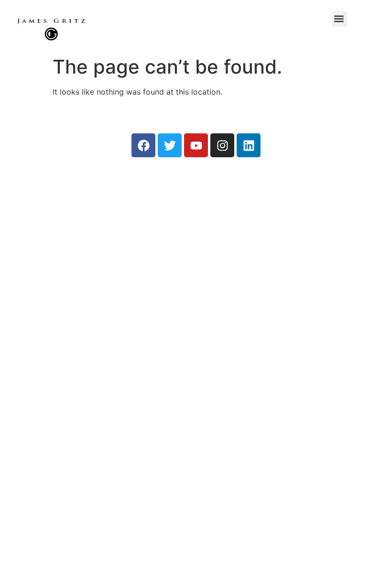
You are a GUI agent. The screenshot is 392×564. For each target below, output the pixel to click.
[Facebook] (143, 145)
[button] (339, 19)
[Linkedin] (249, 145)
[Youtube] (196, 145)
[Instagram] (222, 145)
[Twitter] (170, 145)
